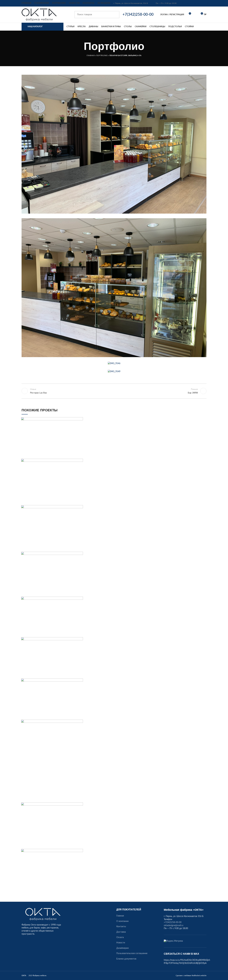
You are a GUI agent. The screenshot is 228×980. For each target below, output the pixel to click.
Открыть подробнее (80, 419)
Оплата (120, 937)
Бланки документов (126, 959)
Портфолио (102, 55)
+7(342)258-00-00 (172, 922)
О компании (122, 921)
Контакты (121, 926)
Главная (90, 55)
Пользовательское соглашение (131, 953)
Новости (120, 943)
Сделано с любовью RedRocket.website (191, 975)
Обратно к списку (114, 391)
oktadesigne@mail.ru (193, 3)
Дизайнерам (122, 948)
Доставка (121, 932)
